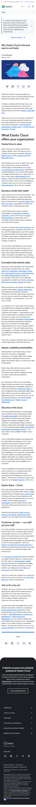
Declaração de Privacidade (11, 767)
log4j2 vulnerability (11, 416)
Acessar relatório (30, 2)
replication (14, 271)
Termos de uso (19, 764)
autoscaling (22, 271)
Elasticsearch (7, 681)
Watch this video (24, 389)
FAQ (28, 628)
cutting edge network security (15, 275)
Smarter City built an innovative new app (15, 545)
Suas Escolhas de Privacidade (21, 798)
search (4, 271)
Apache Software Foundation (20, 790)
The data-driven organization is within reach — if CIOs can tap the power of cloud (17, 127)
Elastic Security (18, 480)
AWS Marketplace (15, 614)
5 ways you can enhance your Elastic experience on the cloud (15, 515)
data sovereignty (7, 185)
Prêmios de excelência (12, 733)
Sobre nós (7, 708)
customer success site (12, 557)
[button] (31, 26)
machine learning (27, 273)
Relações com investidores (14, 728)
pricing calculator (7, 628)
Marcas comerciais (9, 764)
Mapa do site (23, 767)
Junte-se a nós (9, 713)
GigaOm (21, 282)
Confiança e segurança (12, 723)
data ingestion (20, 561)
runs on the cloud (27, 494)
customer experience (24, 289)
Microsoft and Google (9, 282)
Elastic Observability (26, 319)
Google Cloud (22, 156)
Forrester (30, 280)
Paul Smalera (7, 55)
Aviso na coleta (8, 798)
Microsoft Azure (7, 158)
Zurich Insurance (24, 227)
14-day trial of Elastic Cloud (11, 610)
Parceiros (7, 718)
